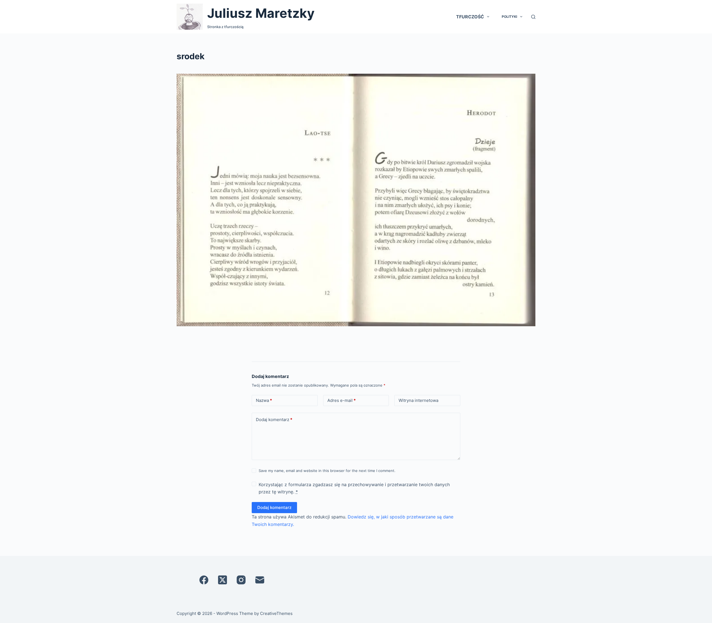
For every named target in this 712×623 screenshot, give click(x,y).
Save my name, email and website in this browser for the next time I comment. (327, 470)
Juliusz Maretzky (261, 13)
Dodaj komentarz (274, 419)
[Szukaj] (533, 17)
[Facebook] (203, 579)
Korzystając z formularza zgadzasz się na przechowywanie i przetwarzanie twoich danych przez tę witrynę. (354, 488)
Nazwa (264, 400)
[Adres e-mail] (259, 579)
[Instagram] (241, 579)
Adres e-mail (341, 400)
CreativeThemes (276, 613)
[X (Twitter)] (222, 579)
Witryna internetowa (418, 400)
